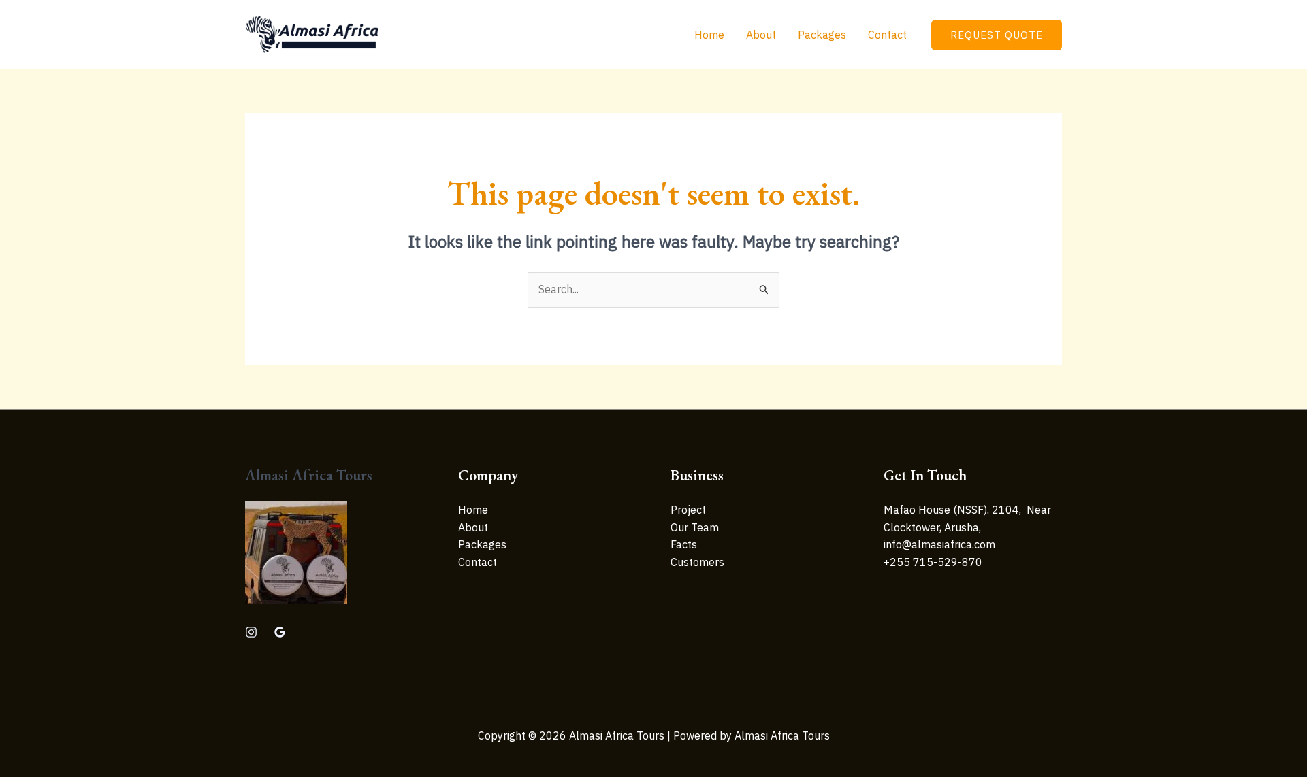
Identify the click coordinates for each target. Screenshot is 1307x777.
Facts (684, 544)
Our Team (695, 527)
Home (709, 35)
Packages (822, 35)
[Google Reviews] (280, 632)
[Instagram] (251, 632)
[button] (996, 35)
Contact (887, 35)
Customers (697, 562)
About (761, 35)
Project (688, 509)
